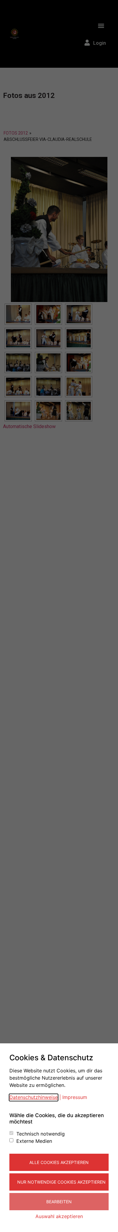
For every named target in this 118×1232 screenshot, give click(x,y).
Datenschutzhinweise (33, 1097)
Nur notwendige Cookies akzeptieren (61, 1182)
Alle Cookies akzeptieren (59, 1162)
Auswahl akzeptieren (59, 1216)
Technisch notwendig (40, 1133)
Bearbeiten (59, 1201)
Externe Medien (34, 1141)
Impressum (74, 1097)
